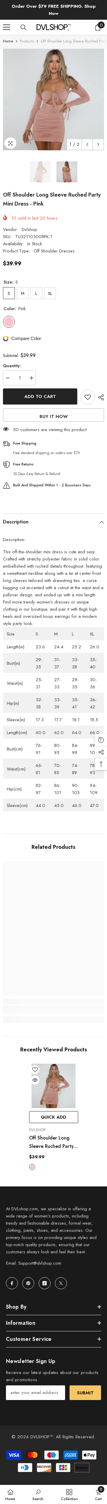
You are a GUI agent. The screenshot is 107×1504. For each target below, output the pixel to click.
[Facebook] (12, 1283)
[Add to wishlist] (87, 397)
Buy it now (54, 416)
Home (8, 41)
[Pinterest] (28, 1283)
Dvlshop (29, 229)
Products (27, 41)
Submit (85, 1393)
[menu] (6, 27)
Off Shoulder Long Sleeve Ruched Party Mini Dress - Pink (51, 1142)
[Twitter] (61, 1283)
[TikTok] (45, 1283)
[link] (53, 1009)
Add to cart (40, 396)
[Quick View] (35, 1080)
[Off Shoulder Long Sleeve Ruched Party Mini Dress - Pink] (53, 1086)
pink (32, 1167)
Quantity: (12, 365)
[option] (53, 99)
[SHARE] (99, 397)
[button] (87, 144)
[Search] (23, 27)
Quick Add (53, 1117)
